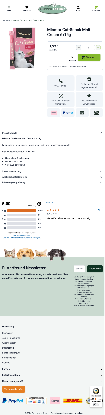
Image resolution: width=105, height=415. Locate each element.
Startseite (6, 20)
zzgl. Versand (63, 66)
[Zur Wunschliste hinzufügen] (72, 57)
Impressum (7, 333)
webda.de (78, 413)
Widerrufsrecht (9, 343)
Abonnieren (95, 268)
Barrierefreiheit (9, 357)
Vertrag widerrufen (13, 389)
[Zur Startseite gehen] (52, 8)
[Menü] (98, 387)
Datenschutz (8, 347)
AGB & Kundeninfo (11, 338)
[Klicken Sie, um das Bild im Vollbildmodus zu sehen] (23, 48)
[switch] (94, 404)
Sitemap (6, 362)
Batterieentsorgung (11, 352)
